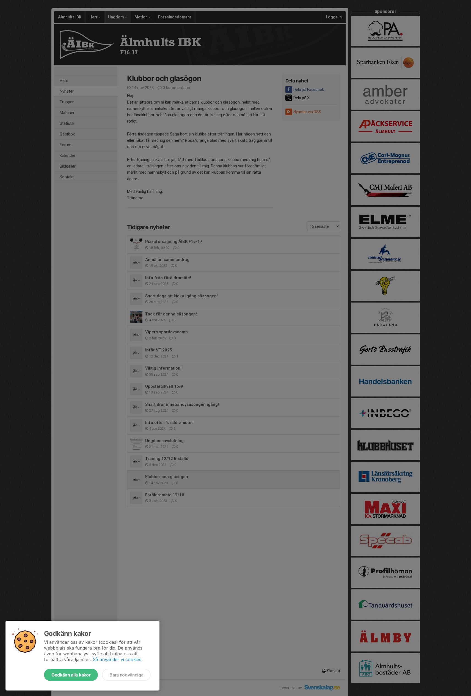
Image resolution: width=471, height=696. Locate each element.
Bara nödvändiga (126, 675)
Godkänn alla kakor (70, 675)
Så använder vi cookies (117, 659)
